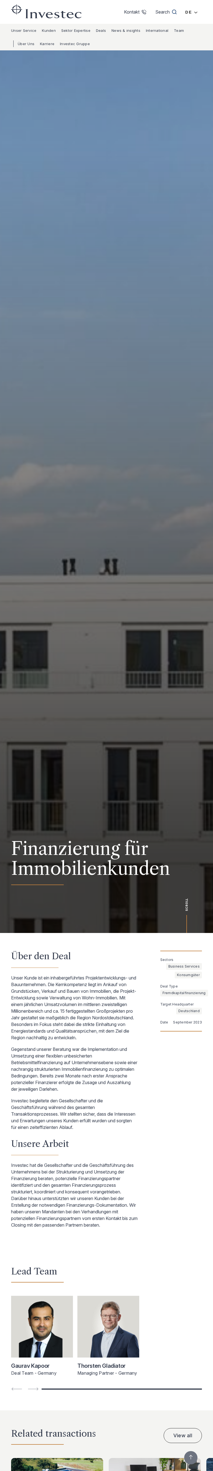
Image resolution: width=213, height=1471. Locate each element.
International (157, 30)
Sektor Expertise (75, 30)
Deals (101, 30)
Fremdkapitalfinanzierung (184, 993)
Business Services (184, 966)
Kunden (49, 30)
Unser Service (23, 30)
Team (179, 30)
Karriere (47, 44)
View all (182, 1435)
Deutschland (189, 1011)
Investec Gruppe (75, 44)
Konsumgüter (188, 975)
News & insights (125, 30)
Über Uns (26, 44)
